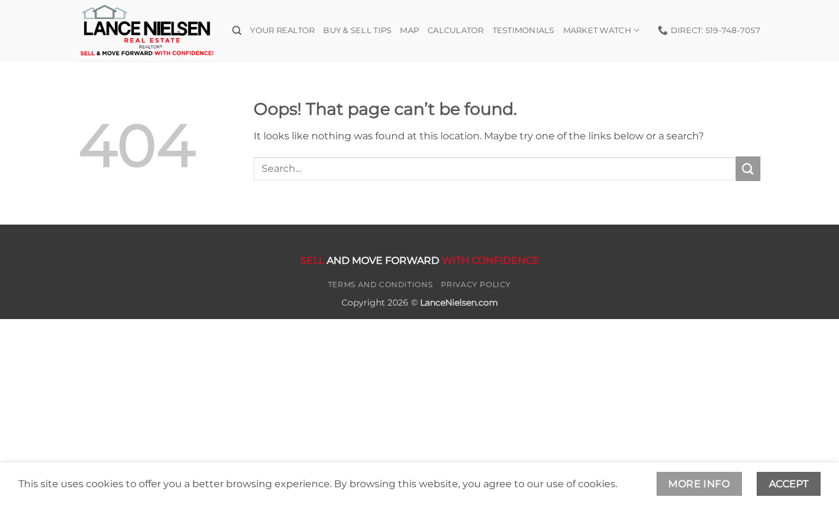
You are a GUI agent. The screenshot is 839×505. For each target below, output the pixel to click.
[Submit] (748, 168)
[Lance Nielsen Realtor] (146, 30)
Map (409, 30)
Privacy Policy (476, 284)
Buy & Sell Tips (357, 30)
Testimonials (524, 30)
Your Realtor (282, 30)
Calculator (455, 30)
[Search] (236, 30)
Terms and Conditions (380, 284)
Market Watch (597, 30)
